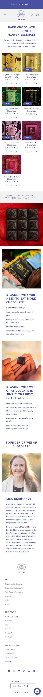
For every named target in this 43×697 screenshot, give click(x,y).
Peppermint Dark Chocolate (11, 110)
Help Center (9, 621)
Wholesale (8, 596)
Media (7, 600)
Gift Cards (8, 637)
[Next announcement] (38, 4)
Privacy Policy (9, 653)
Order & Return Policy (12, 645)
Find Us (7, 629)
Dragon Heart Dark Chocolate (11, 178)
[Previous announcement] (4, 4)
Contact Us (8, 633)
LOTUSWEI (24, 692)
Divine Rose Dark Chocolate (11, 144)
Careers (7, 604)
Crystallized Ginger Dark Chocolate (11, 76)
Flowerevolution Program (14, 584)
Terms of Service (11, 657)
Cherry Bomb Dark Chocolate (31, 144)
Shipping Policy (10, 649)
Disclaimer (8, 662)
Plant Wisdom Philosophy (14, 592)
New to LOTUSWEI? (11, 617)
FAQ (6, 625)
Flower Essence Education (14, 588)
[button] (4, 15)
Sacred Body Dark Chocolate (31, 110)
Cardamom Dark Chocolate (31, 76)
